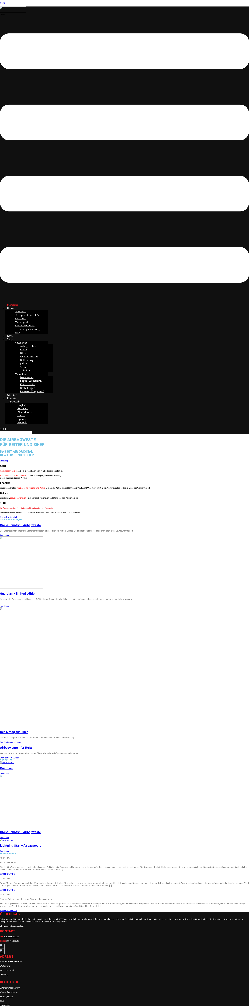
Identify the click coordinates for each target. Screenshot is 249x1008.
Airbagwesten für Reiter (17, 748)
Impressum (5, 1005)
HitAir (2, 3)
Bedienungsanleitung (27, 329)
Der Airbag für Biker (14, 732)
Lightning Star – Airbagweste (20, 845)
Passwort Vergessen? (32, 391)
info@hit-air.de (12, 941)
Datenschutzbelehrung (10, 988)
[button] (124, 157)
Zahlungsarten (6, 996)
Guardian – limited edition (18, 593)
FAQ (17, 332)
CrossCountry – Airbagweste (20, 525)
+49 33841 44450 (11, 936)
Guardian (6, 768)
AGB (2, 1000)
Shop (10, 339)
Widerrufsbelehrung (9, 992)
